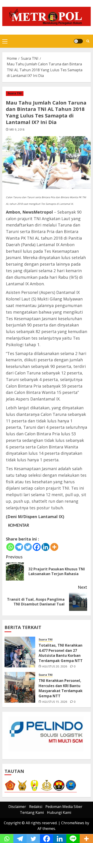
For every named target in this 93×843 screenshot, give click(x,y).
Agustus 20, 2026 (54, 666)
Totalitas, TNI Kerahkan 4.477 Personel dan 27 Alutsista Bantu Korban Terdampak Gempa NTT (61, 653)
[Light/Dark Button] (78, 41)
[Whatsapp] (10, 547)
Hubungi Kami (59, 812)
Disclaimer (17, 806)
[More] (54, 547)
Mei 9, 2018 (17, 129)
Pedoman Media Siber (63, 806)
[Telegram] (19, 547)
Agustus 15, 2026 (54, 702)
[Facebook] (37, 547)
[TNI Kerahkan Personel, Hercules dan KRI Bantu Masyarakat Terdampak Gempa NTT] (20, 687)
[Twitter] (28, 547)
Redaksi (35, 806)
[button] (4, 41)
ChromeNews (72, 822)
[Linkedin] (45, 547)
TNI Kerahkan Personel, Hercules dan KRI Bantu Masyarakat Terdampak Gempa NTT (61, 688)
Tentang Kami (32, 812)
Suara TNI (15, 93)
